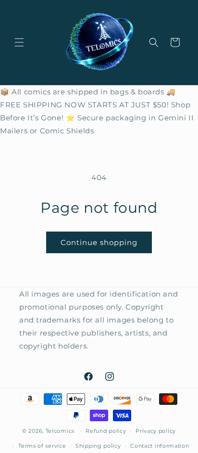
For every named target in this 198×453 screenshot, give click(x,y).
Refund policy (106, 430)
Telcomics (60, 430)
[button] (19, 42)
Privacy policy (156, 430)
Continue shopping (99, 242)
